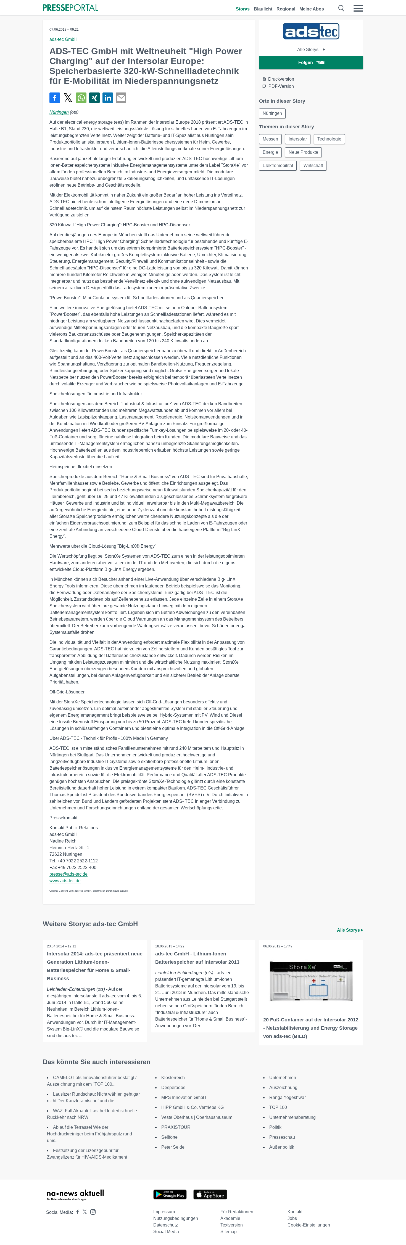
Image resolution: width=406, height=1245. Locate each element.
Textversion (231, 1225)
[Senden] (121, 97)
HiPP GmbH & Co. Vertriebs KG (192, 1107)
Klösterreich (173, 1077)
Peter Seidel (173, 1147)
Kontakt (295, 1211)
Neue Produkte (303, 152)
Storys (243, 9)
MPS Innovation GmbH (183, 1097)
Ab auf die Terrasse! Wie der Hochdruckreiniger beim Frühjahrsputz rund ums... (89, 1134)
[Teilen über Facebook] (54, 97)
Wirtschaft (313, 165)
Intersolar (298, 139)
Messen (270, 139)
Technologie (329, 139)
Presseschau (282, 1137)
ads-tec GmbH (63, 39)
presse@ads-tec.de (68, 874)
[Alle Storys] (311, 38)
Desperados (173, 1087)
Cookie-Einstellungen (309, 1225)
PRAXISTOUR (176, 1127)
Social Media (166, 1231)
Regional (285, 9)
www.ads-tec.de (65, 880)
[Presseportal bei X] (83, 1212)
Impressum (164, 1211)
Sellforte (169, 1137)
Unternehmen (282, 1077)
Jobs (292, 1218)
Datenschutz (165, 1225)
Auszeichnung (283, 1087)
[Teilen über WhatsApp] (81, 97)
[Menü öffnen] (358, 8)
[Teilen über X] (68, 97)
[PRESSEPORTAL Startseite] (70, 8)
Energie (270, 152)
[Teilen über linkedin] (107, 97)
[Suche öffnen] (341, 8)
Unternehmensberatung (292, 1117)
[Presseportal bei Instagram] (91, 1211)
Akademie (230, 1218)
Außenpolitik (281, 1147)
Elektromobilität (278, 165)
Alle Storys (308, 49)
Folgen (305, 62)
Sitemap (228, 1231)
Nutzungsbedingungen (175, 1218)
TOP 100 (278, 1107)
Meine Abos (311, 9)
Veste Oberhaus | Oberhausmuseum (196, 1117)
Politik (275, 1127)
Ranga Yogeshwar (287, 1097)
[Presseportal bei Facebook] (76, 1212)
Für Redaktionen (236, 1211)
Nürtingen (59, 112)
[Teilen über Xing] (94, 97)
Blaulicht (263, 9)
